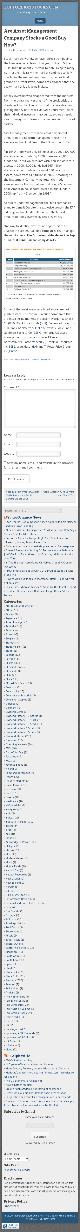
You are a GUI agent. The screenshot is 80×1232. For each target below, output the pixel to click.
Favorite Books (14, 764)
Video (9, 1049)
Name (8, 435)
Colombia (11, 687)
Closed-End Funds (16, 683)
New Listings (13, 878)
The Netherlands (15, 996)
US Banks (11, 1041)
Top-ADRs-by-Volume (18, 1009)
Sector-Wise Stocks (17, 947)
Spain (9, 964)
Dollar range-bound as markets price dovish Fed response (40, 546)
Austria (10, 630)
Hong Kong (12, 809)
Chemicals (11, 671)
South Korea (13, 960)
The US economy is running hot (24, 1080)
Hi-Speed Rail (14, 805)
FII (6, 328)
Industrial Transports (18, 821)
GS (35, 332)
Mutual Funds (13, 866)
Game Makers (14, 785)
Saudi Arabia (13, 939)
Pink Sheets (12, 911)
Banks (9, 634)
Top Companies (15, 1004)
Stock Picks (12, 972)
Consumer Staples (16, 699)
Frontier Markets (15, 781)
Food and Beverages (18, 773)
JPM (11, 323)
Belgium (10, 638)
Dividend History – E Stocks (22, 720)
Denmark (11, 707)
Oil (7, 891)
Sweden (10, 984)
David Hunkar (19, 50)
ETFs (8, 748)
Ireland (10, 825)
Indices (10, 817)
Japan (9, 838)
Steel (9, 968)
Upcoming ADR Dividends (20, 1033)
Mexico (10, 850)
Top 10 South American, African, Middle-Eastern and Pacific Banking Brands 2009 (23, 495)
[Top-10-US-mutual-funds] (40, 274)
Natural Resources (16, 874)
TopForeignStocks (16, 1013)
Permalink (45, 359)
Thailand (10, 992)
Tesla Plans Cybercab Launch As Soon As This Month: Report (41, 587)
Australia (11, 626)
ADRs (9, 610)
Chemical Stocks (15, 667)
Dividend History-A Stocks (21, 728)
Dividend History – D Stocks (22, 716)
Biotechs (11, 642)
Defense (11, 703)
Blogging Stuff (14, 646)
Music (9, 862)
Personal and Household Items (24, 903)
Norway (10, 886)
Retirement (12, 931)
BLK (43, 323)
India (8, 813)
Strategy (11, 980)
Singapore (12, 952)
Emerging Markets (16, 744)
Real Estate (12, 927)
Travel (9, 1021)
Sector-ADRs (13, 943)
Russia (9, 935)
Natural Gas (12, 870)
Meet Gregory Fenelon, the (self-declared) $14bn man (37, 1068)
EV (42, 342)
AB (19, 342)
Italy (8, 834)
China (9, 679)
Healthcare (12, 801)
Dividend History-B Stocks (21, 732)
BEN (11, 346)
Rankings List (13, 923)
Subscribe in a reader (17, 1170)
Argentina (11, 618)
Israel (9, 829)
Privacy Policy (11, 1206)
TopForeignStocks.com (31, 7)
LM (35, 346)
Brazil (9, 650)
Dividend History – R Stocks (22, 724)
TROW (13, 351)
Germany (11, 789)
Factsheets (12, 756)
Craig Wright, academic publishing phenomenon (33, 1089)
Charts (9, 663)
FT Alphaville (18, 1056)
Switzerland (12, 988)
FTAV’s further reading (19, 1060)
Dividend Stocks (15, 736)
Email (7, 444)
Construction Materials (19, 695)
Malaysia (11, 846)
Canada (10, 654)
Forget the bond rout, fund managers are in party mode (38, 1097)
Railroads (11, 919)
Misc (8, 854)
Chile (8, 675)
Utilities (10, 1045)
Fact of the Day (14, 752)
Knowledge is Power (18, 842)
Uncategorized (14, 1029)
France (9, 777)
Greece (10, 797)
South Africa (13, 956)
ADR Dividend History (18, 606)
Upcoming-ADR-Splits (18, 1037)
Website (9, 453)
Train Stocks (13, 1017)
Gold (8, 793)
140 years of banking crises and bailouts (29, 1064)
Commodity (12, 691)
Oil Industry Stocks (17, 895)
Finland (10, 768)
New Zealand (13, 882)
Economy (11, 740)
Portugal (10, 915)
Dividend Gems (14, 711)
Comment (35, 359)
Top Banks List (14, 1000)
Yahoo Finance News (24, 517)
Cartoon (10, 659)
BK (63, 328)
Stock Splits (13, 976)
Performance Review (18, 899)
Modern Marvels (15, 858)
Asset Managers (22, 359)
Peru (8, 907)
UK (7, 1025)
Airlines (10, 614)
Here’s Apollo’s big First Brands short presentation (36, 1093)
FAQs (9, 760)
